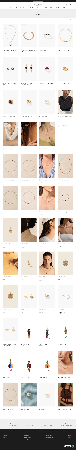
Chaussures (4, 439)
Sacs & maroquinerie (6, 440)
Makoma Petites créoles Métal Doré (10, 84)
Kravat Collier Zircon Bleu (9, 409)
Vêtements (32, 7)
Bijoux (46, 7)
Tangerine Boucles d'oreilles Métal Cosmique (9, 345)
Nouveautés (18, 7)
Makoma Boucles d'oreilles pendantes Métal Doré (27, 84)
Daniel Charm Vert (43, 377)
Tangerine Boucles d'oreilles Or (28, 311)
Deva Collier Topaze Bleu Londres (47, 148)
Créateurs (25, 7)
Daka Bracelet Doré (62, 212)
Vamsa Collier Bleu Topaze (64, 377)
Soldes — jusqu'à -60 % (38, 1)
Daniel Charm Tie (7, 377)
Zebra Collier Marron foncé (64, 409)
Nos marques (26, 439)
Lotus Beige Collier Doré (27, 212)
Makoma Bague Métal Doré (9, 116)
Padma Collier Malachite (8, 212)
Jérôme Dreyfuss (24, 342)
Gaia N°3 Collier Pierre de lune (65, 116)
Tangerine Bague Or (44, 311)
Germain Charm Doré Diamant (28, 278)
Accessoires (40, 7)
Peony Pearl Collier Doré (45, 180)
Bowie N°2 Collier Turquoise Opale (45, 279)
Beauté (51, 7)
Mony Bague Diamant (26, 409)
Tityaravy (4, 179)
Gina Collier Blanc (7, 278)
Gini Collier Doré (43, 212)
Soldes (12, 7)
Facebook (69, 437)
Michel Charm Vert (62, 344)
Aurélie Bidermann (6, 82)
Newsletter (69, 439)
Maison (57, 7)
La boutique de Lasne (27, 437)
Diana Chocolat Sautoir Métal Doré (10, 51)
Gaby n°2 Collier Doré (26, 148)
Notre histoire (26, 435)
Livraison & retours (49, 435)
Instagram (69, 435)
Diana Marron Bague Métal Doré (46, 83)
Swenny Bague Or (43, 409)
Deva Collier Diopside (8, 148)
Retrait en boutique (49, 437)
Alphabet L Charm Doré (8, 311)
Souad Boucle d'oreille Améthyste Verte (8, 245)
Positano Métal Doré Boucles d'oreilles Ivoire (64, 312)
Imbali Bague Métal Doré (26, 116)
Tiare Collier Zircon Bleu (8, 180)
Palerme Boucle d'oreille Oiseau (46, 244)
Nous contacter (48, 439)
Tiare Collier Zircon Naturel (27, 180)
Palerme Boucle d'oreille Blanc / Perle (28, 245)
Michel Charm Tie (25, 344)
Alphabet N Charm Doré (63, 278)
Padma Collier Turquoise (63, 180)
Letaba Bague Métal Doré (63, 83)
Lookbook (63, 7)
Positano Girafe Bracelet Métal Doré (28, 51)
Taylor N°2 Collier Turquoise (64, 125)
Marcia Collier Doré (62, 244)
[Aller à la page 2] (43, 415)
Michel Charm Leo (43, 344)
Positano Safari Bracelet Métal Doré (46, 51)
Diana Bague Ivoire (43, 116)
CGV (47, 440)
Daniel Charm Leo (25, 377)
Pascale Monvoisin (61, 115)
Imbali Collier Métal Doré (63, 50)
